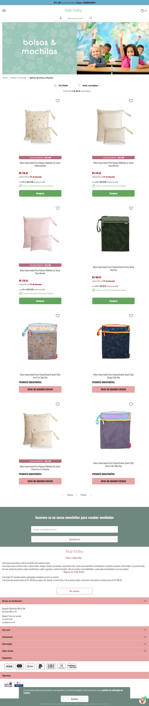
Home (5, 78)
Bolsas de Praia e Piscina (41, 78)
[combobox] (74, 18)
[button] (61, 18)
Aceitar (74, 699)
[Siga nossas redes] (74, 650)
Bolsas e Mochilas (18, 78)
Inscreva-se (74, 539)
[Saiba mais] (74, 591)
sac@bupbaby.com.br (8, 622)
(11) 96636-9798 (7, 619)
